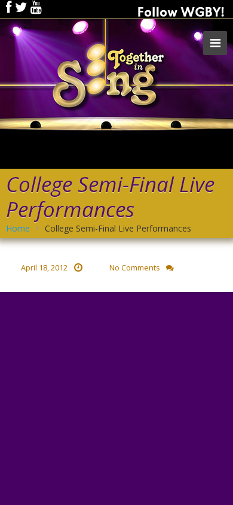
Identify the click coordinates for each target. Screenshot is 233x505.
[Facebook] (8, 7)
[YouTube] (36, 7)
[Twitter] (21, 7)
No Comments (134, 268)
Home (18, 228)
